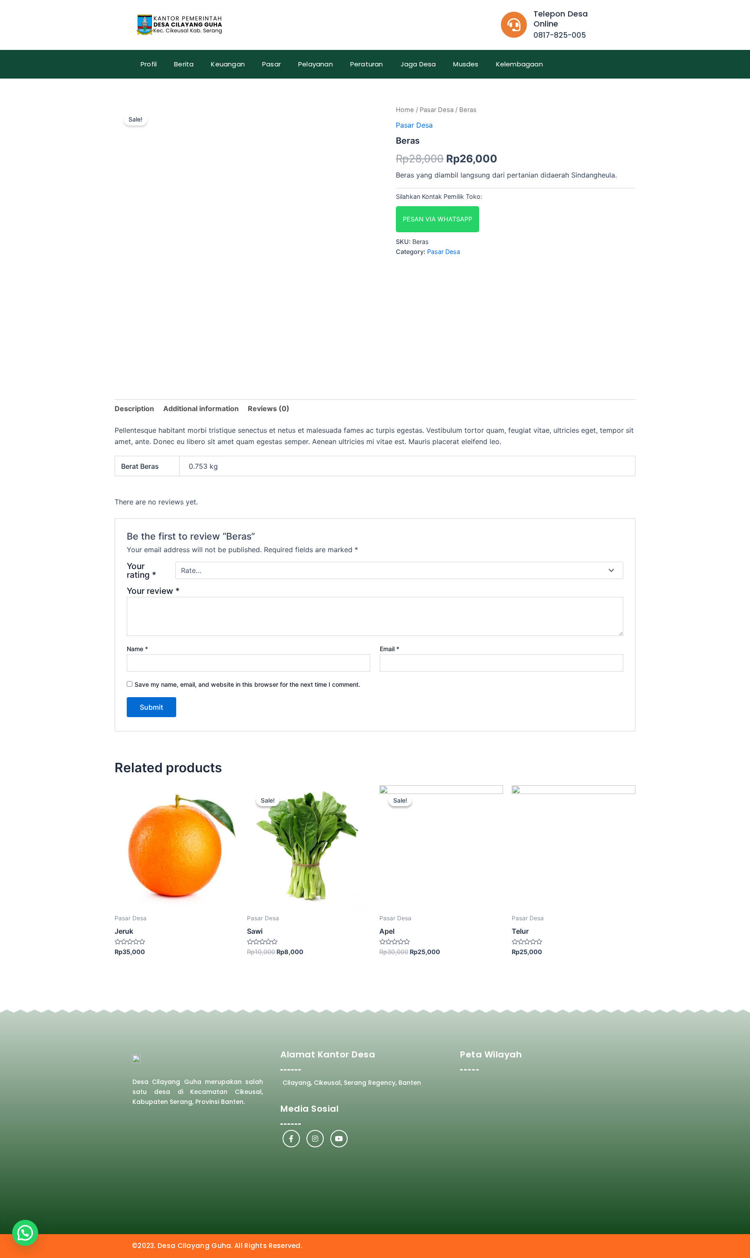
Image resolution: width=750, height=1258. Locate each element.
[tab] (134, 408)
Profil (149, 64)
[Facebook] (291, 1138)
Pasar (271, 64)
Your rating (141, 570)
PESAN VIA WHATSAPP (437, 219)
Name (137, 648)
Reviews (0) (268, 408)
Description (134, 408)
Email (389, 648)
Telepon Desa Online (560, 18)
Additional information (201, 408)
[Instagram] (315, 1138)
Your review (153, 591)
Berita (184, 64)
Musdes (465, 64)
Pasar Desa (437, 110)
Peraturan (366, 64)
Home (405, 110)
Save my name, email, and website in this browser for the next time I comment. (247, 684)
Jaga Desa (418, 64)
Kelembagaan (519, 64)
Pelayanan (315, 64)
